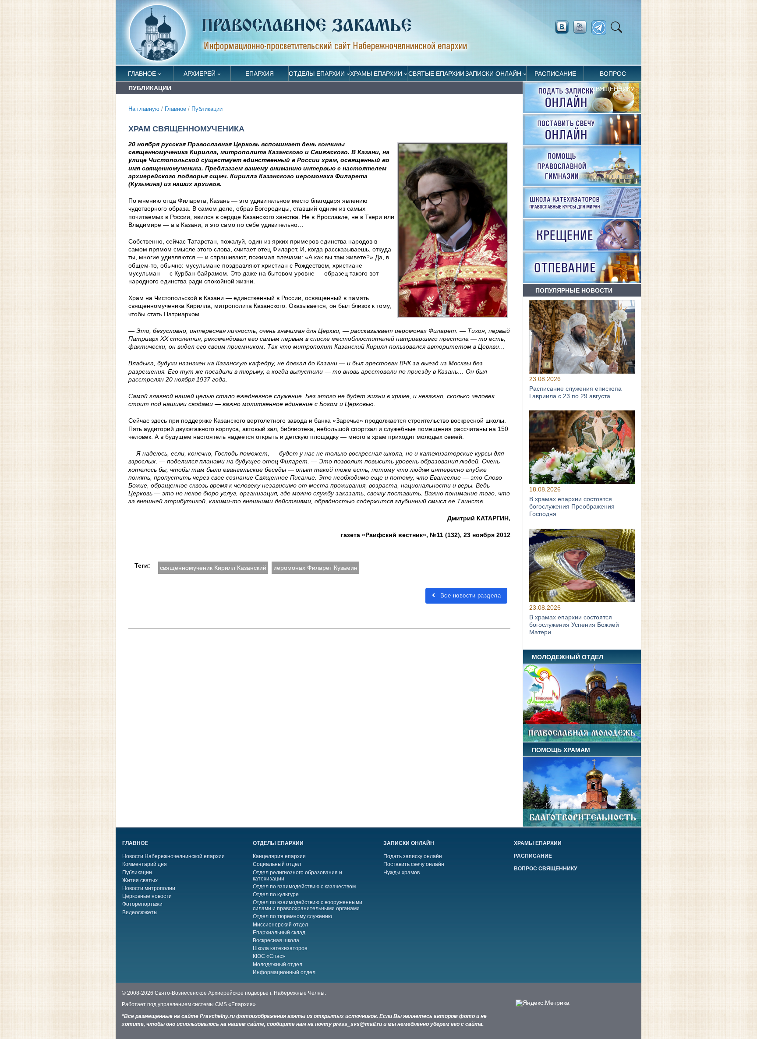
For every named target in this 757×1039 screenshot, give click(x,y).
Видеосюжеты (140, 912)
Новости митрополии (148, 888)
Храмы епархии (376, 73)
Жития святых (140, 880)
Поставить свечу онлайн (413, 864)
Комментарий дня (144, 864)
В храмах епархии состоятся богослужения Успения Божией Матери (574, 625)
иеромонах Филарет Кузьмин (315, 567)
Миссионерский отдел (280, 925)
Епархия (259, 73)
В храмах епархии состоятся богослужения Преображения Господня (572, 507)
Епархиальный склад (279, 932)
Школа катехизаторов (280, 948)
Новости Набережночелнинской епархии (173, 856)
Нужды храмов (401, 872)
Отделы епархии (317, 73)
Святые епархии (436, 73)
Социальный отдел (277, 864)
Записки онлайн (493, 73)
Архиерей (200, 73)
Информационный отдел (284, 972)
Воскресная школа (276, 940)
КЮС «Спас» (269, 956)
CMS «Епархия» (235, 1004)
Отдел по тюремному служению (292, 916)
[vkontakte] (561, 27)
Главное (142, 73)
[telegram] (601, 27)
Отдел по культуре (276, 894)
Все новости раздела (469, 595)
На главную (143, 109)
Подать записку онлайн (412, 856)
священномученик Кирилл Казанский (213, 567)
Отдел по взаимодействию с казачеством (304, 887)
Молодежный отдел (277, 964)
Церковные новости (147, 896)
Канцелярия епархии (279, 856)
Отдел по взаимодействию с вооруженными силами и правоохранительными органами (307, 905)
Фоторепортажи (142, 904)
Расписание (555, 73)
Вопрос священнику (612, 75)
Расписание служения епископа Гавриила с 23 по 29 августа (575, 392)
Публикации (207, 109)
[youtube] (582, 27)
